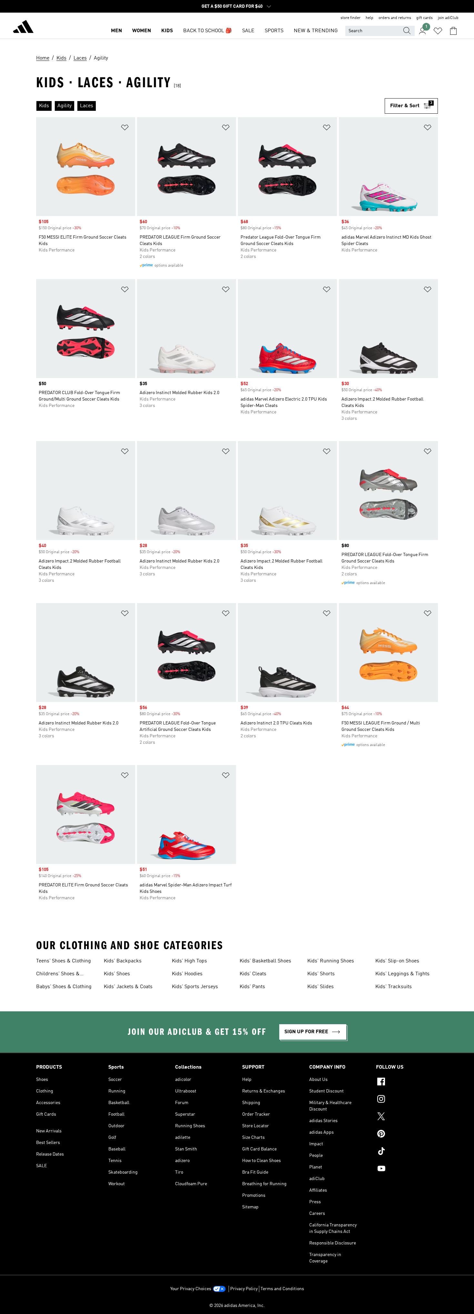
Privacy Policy (244, 1289)
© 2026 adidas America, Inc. (237, 1305)
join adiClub (448, 18)
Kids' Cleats (253, 974)
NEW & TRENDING (316, 30)
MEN (116, 30)
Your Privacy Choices (190, 1289)
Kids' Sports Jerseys (195, 986)
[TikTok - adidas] (407, 1152)
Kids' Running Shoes (330, 961)
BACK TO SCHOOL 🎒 (207, 30)
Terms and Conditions (282, 1289)
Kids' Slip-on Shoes (397, 961)
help (369, 18)
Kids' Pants (252, 986)
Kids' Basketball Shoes (265, 961)
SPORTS (274, 30)
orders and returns (395, 18)
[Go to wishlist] (438, 31)
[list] (210, 106)
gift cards (424, 18)
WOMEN (141, 30)
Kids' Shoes (117, 974)
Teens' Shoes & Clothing (63, 961)
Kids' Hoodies (187, 974)
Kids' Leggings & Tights (402, 974)
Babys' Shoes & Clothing (64, 986)
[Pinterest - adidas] (407, 1134)
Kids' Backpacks (123, 961)
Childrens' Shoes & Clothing (58, 974)
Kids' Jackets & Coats (128, 986)
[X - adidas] (407, 1117)
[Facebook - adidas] (407, 1082)
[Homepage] (23, 27)
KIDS (167, 30)
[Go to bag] (453, 31)
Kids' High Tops (189, 961)
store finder (350, 18)
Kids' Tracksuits (393, 986)
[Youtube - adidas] (407, 1169)
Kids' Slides (320, 986)
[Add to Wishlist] (125, 128)
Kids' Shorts (321, 974)
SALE (248, 30)
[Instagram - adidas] (407, 1100)
